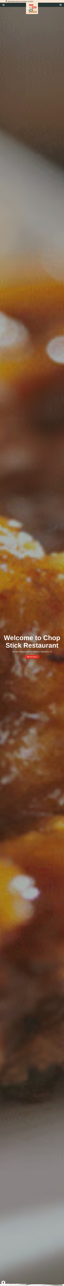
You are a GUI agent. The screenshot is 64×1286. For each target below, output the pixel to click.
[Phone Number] (60, 5)
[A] (3, 1283)
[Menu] (3, 5)
